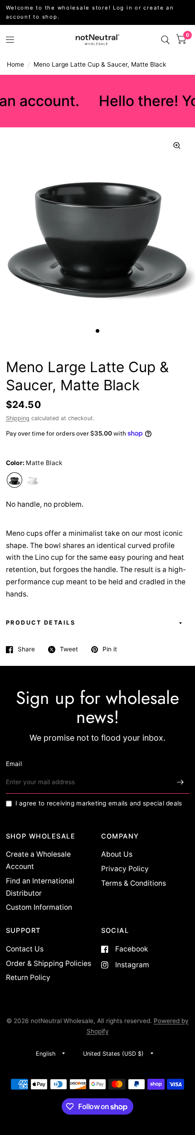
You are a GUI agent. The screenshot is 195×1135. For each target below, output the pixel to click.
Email (14, 763)
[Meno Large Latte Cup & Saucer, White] (32, 480)
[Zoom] (177, 145)
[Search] (165, 39)
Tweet (69, 649)
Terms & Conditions (133, 883)
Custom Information (39, 907)
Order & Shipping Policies (48, 963)
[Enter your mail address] (180, 782)
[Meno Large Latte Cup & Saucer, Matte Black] (14, 480)
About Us (116, 854)
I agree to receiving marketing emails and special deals (98, 803)
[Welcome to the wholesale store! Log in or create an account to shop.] (98, 12)
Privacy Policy (125, 868)
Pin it (109, 649)
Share (26, 649)
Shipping (17, 418)
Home (15, 64)
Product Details (41, 622)
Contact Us (25, 949)
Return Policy (28, 977)
